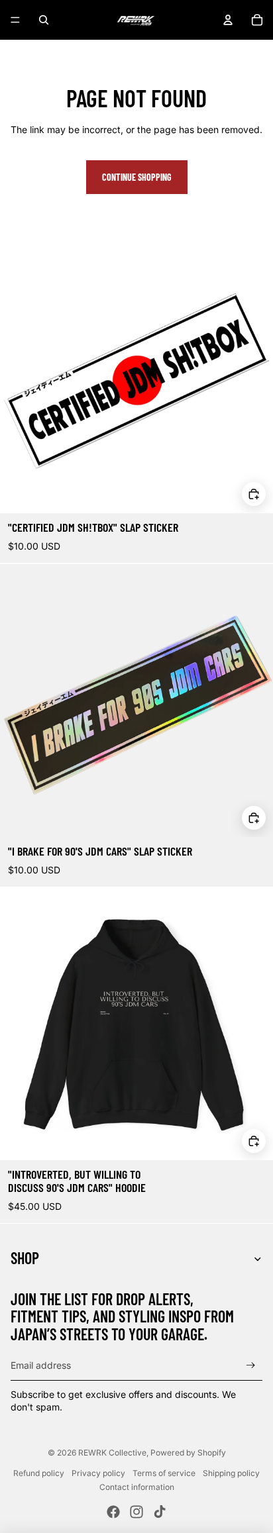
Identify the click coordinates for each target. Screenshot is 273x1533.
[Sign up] (250, 1365)
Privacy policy (98, 1473)
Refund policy (38, 1473)
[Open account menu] (228, 19)
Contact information (136, 1487)
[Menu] (15, 20)
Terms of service (164, 1473)
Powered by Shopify (188, 1453)
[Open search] (43, 19)
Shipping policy (231, 1473)
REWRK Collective (112, 1453)
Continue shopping (137, 177)
